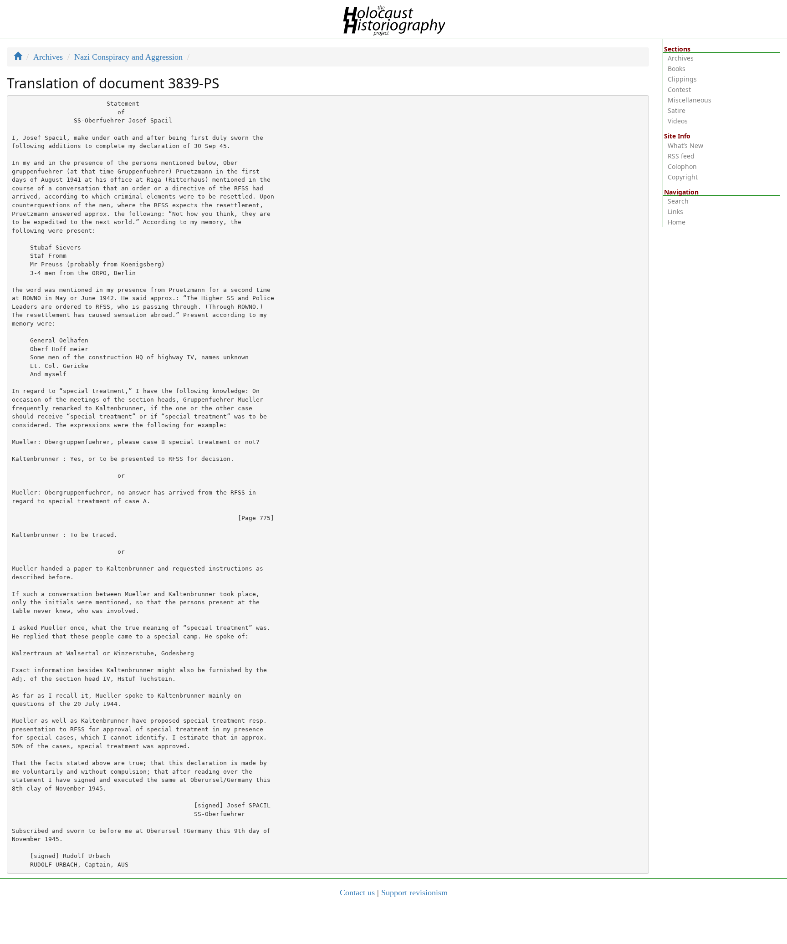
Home (676, 222)
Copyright (683, 177)
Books (676, 68)
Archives (48, 56)
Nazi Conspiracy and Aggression (128, 56)
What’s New (685, 145)
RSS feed (681, 156)
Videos (678, 121)
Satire (676, 110)
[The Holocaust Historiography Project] (393, 18)
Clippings (682, 79)
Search (678, 201)
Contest (679, 89)
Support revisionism (414, 892)
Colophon (682, 166)
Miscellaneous (689, 100)
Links (675, 211)
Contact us (357, 892)
